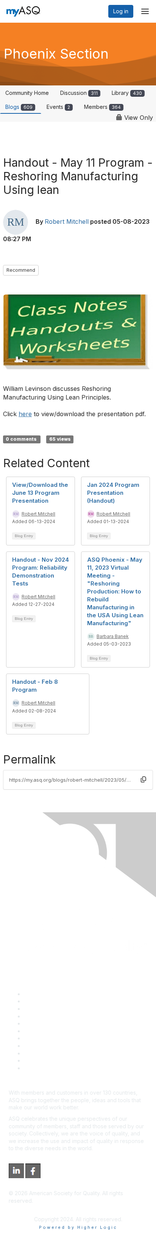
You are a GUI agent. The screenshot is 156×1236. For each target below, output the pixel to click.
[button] (143, 779)
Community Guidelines (51, 1023)
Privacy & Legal (43, 1001)
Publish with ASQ (45, 1016)
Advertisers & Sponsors (53, 1053)
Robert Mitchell (67, 222)
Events (58, 107)
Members (102, 107)
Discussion (79, 93)
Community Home (27, 93)
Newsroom (37, 1068)
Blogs (19, 107)
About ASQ (37, 994)
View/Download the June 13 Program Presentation (40, 492)
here (25, 414)
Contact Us (37, 1038)
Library (127, 93)
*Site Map (36, 1060)
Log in (120, 11)
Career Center (42, 1008)
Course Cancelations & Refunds (63, 1045)
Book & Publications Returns (59, 1031)
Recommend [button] (20, 270)
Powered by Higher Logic (78, 1227)
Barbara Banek (113, 636)
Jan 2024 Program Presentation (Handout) (113, 492)
